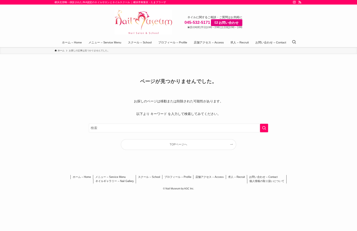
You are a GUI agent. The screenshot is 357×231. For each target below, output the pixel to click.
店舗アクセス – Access (209, 176)
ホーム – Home (82, 176)
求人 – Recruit (236, 176)
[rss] (299, 2)
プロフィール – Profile (177, 176)
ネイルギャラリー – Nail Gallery (114, 181)
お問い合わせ (228, 22)
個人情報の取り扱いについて (266, 181)
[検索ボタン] (294, 42)
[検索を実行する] (264, 128)
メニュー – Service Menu (110, 176)
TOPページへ (178, 144)
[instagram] (294, 2)
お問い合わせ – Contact (263, 176)
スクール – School (149, 176)
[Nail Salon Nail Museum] (143, 22)
